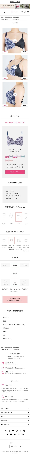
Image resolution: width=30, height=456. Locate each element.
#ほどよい (6, 317)
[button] (2, 12)
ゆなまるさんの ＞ (15, 299)
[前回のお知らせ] (3, 2)
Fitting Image (8, 17)
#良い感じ (6, 328)
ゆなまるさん (16, 17)
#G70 (4, 321)
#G (4, 335)
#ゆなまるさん (7, 338)
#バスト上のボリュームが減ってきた (13, 324)
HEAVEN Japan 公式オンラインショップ (15, 451)
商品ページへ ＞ (15, 172)
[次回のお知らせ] (27, 2)
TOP (2, 17)
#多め (4, 331)
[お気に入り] (22, 12)
